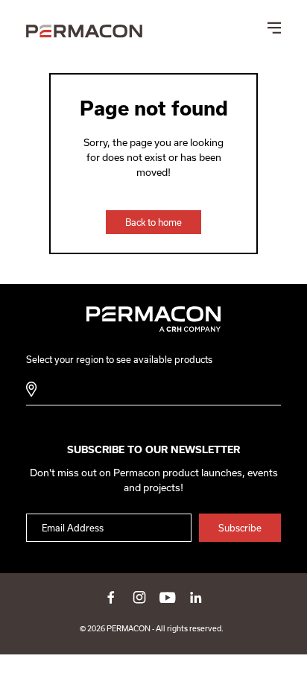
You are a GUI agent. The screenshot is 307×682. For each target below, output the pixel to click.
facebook (111, 597)
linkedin (196, 597)
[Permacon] (84, 32)
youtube (167, 597)
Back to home (153, 222)
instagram (139, 597)
